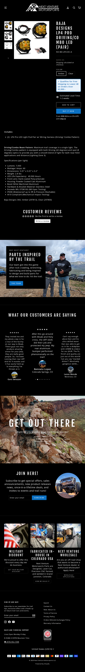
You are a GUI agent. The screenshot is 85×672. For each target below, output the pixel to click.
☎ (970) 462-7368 (11, 642)
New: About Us (49, 610)
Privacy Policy (49, 616)
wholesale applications (69, 576)
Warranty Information (52, 623)
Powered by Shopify (42, 664)
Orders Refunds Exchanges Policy (57, 620)
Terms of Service (50, 613)
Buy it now (68, 111)
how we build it (42, 581)
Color (59, 69)
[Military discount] (16, 536)
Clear (70, 73)
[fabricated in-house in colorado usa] (42, 536)
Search (46, 603)
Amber (61, 73)
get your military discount (16, 570)
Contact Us (48, 606)
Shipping (59, 62)
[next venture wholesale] (69, 536)
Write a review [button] (42, 221)
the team (16, 283)
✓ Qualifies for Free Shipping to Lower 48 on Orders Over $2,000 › (68, 85)
